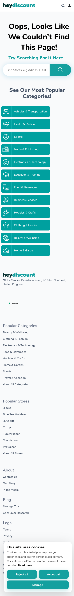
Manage (37, 585)
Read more (25, 565)
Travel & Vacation (14, 378)
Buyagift (8, 421)
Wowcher (9, 447)
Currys (7, 427)
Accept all (53, 574)
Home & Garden (13, 365)
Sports (7, 371)
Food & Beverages (14, 352)
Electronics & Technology (19, 345)
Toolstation (10, 440)
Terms (7, 529)
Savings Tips (11, 506)
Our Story (9, 483)
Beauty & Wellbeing (16, 332)
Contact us (10, 476)
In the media (11, 489)
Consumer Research (16, 513)
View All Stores (13, 453)
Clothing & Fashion (15, 339)
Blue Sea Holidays (14, 414)
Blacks (7, 408)
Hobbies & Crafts (14, 358)
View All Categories (16, 384)
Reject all (22, 574)
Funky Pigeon (11, 434)
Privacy (7, 536)
